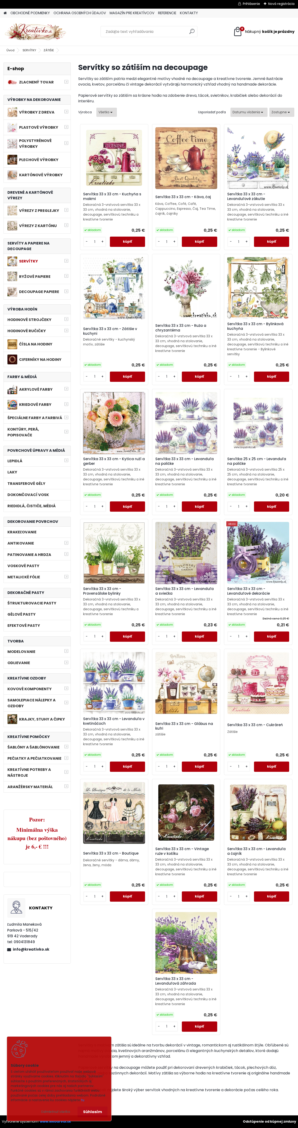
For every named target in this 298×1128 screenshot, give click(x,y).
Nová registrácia (281, 3)
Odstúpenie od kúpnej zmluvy (269, 1121)
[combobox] (249, 112)
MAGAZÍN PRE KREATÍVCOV (132, 12)
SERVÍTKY (29, 50)
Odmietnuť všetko (55, 1112)
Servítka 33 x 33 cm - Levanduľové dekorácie (248, 591)
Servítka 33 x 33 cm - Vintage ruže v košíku (182, 851)
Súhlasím (92, 1111)
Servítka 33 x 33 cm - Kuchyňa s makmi (112, 196)
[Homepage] (5, 13)
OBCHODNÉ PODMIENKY (30, 12)
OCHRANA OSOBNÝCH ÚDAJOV (80, 12)
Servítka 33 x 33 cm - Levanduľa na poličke (184, 461)
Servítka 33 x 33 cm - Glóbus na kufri (184, 726)
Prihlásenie (251, 3)
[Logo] (35, 31)
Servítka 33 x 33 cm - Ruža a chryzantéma (180, 328)
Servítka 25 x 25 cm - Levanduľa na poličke (256, 461)
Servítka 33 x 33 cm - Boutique (111, 853)
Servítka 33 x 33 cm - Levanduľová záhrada (175, 981)
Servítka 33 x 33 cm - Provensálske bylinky (102, 591)
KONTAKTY (189, 12)
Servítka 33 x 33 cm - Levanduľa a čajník (256, 851)
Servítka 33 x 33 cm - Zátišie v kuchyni (110, 331)
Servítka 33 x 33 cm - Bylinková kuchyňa (255, 326)
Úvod (10, 50)
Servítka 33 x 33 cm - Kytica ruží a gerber (114, 461)
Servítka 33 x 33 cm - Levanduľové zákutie (246, 196)
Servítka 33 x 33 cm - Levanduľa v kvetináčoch (114, 721)
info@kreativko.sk (31, 949)
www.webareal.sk (55, 1121)
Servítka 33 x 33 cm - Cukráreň (255, 725)
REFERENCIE (167, 12)
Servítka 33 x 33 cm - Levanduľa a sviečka (184, 591)
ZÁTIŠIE (49, 50)
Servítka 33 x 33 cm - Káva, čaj (183, 197)
